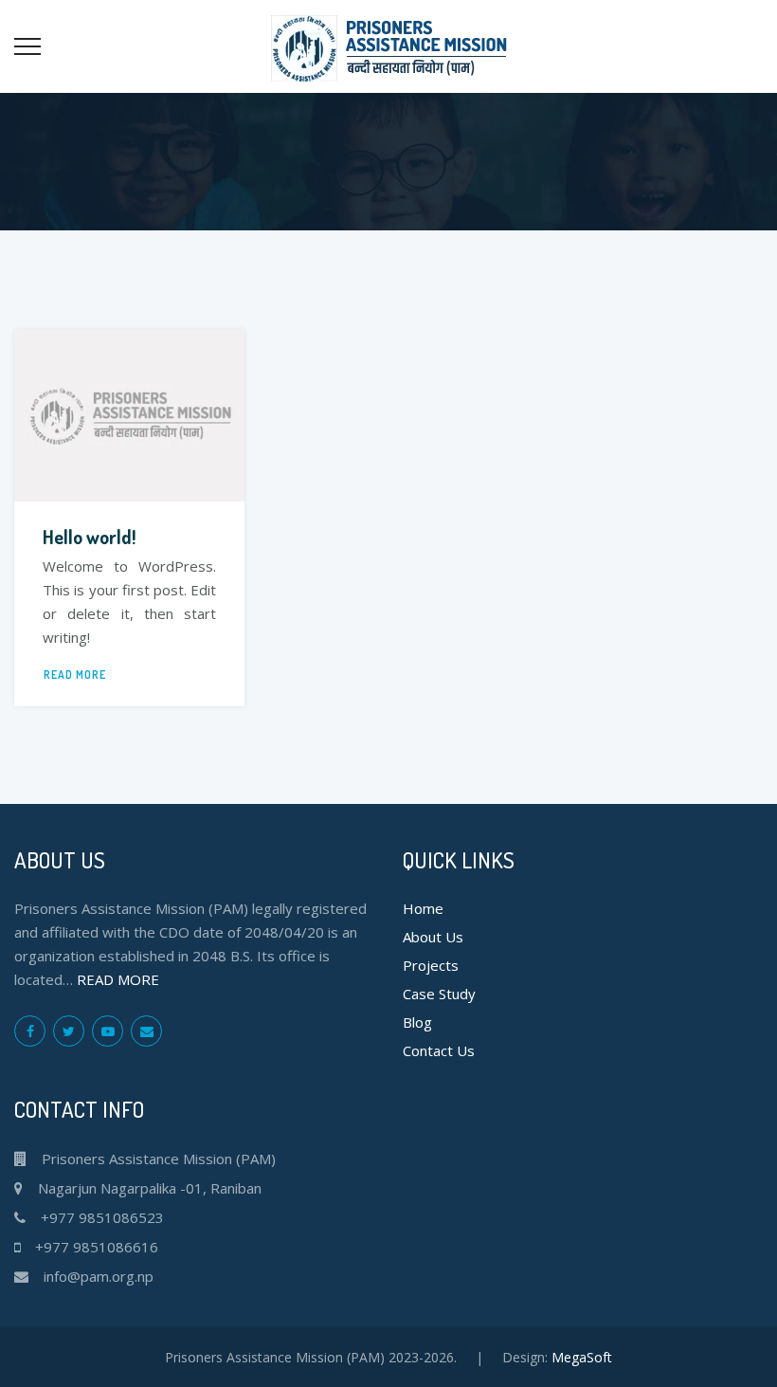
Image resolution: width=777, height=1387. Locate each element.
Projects (431, 965)
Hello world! (89, 536)
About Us (433, 936)
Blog (417, 1022)
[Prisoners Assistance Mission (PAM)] (389, 46)
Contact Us (439, 1050)
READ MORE (75, 674)
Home (423, 908)
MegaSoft (581, 1357)
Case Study (439, 993)
